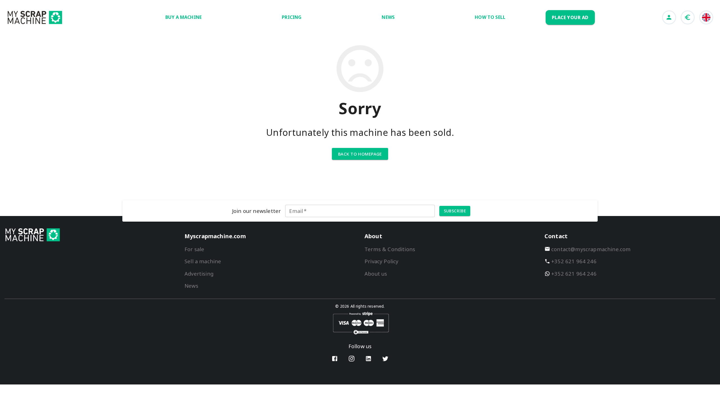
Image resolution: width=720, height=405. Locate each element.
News (191, 285)
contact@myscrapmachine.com (591, 249)
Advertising (198, 273)
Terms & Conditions (389, 249)
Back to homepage (360, 154)
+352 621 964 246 (574, 261)
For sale (194, 249)
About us (375, 273)
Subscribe (455, 210)
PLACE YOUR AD (570, 17)
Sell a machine (202, 261)
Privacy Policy (381, 261)
